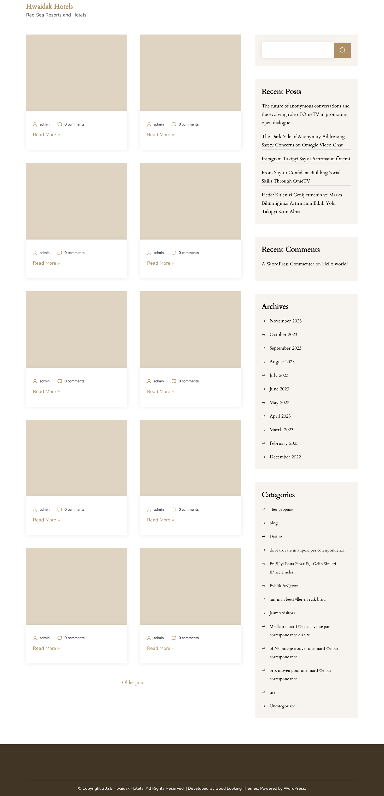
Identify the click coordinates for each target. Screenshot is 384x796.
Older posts (133, 682)
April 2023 (280, 416)
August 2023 (282, 362)
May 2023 (279, 402)
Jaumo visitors (282, 613)
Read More (45, 135)
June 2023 (279, 389)
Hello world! (335, 264)
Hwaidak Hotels (49, 6)
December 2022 (285, 457)
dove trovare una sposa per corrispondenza (307, 550)
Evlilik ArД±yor (284, 586)
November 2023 (286, 321)
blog (274, 523)
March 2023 (281, 430)
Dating (276, 536)
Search (342, 50)
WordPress (294, 788)
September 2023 (285, 348)
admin (45, 124)
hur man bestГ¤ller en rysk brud (298, 599)
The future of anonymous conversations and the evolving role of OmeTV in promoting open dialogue (306, 114)
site (272, 692)
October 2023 (283, 334)
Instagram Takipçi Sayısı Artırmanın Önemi (306, 159)
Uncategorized (283, 706)
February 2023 (284, 443)
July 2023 (279, 375)
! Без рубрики (282, 509)
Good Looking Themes (237, 788)
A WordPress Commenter (288, 264)
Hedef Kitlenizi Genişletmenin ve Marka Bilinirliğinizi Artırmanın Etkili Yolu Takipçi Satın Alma (302, 203)
